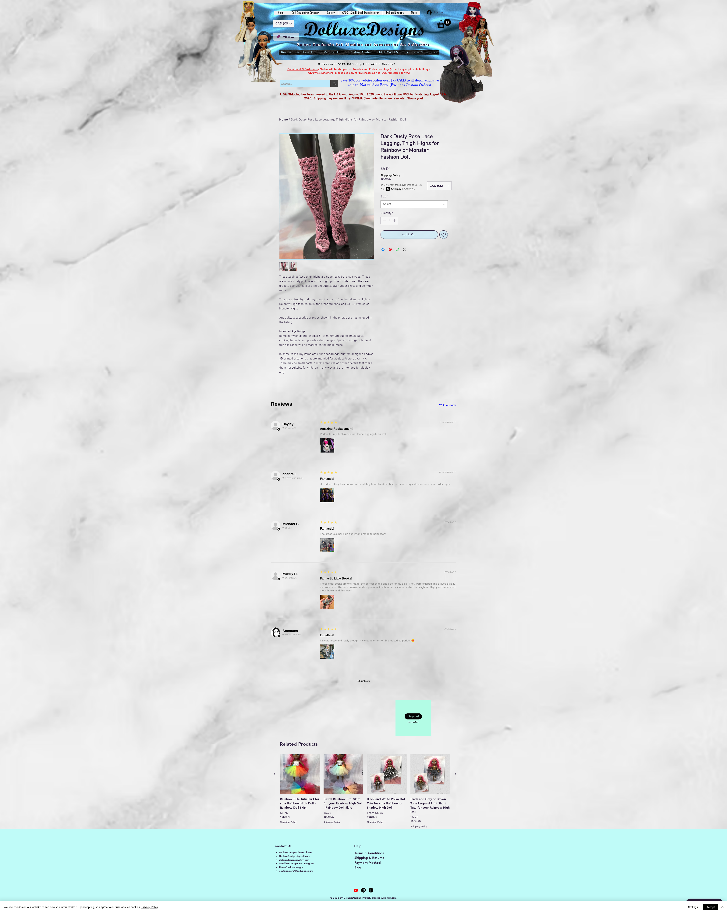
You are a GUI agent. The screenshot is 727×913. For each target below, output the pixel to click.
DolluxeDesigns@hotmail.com (295, 852)
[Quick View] (300, 774)
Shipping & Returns (369, 858)
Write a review (447, 405)
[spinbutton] (389, 220)
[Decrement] (383, 220)
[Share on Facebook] (383, 249)
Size (384, 197)
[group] (365, 791)
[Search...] (334, 83)
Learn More (408, 188)
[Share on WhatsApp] (397, 249)
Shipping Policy (390, 175)
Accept (711, 907)
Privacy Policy (149, 907)
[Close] (722, 907)
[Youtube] (355, 890)
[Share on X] (404, 249)
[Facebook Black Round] (371, 890)
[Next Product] (455, 774)
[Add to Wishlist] (443, 234)
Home (283, 119)
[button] (444, 23)
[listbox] (283, 23)
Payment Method (367, 862)
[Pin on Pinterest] (390, 249)
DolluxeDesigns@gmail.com (294, 855)
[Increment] (394, 220)
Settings (693, 907)
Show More (363, 681)
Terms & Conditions (369, 853)
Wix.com (391, 897)
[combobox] (414, 204)
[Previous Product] (274, 774)
